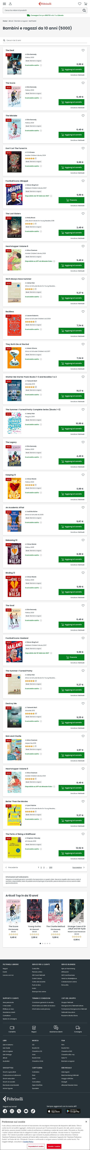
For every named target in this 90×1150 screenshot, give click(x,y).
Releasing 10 (11, 540)
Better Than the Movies (17, 801)
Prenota (73, 200)
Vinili (33, 1055)
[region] (45, 1134)
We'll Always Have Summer (18, 279)
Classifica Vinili (37, 1061)
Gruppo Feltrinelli (67, 1002)
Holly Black (31, 218)
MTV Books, (29, 841)
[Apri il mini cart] (86, 4)
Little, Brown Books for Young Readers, (38, 221)
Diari (33, 1075)
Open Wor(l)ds (37, 1085)
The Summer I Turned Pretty (19, 671)
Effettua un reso (8, 1009)
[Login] (10, 4)
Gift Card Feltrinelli (38, 975)
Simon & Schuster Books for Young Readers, (40, 286)
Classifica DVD (66, 1051)
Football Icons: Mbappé (17, 181)
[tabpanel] (13, 919)
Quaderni (35, 1088)
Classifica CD (37, 1051)
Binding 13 (10, 573)
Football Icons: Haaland (17, 638)
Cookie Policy (28, 1141)
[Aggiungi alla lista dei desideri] (83, 50)
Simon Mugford (32, 185)
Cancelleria (36, 1082)
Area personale (8, 1002)
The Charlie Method (55, 926)
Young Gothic (34, 926)
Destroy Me (11, 703)
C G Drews (31, 152)
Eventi (5, 972)
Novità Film (65, 1048)
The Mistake (11, 115)
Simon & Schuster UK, (32, 515)
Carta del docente (38, 982)
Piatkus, (27, 57)
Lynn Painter (31, 805)
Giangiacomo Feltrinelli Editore (72, 1006)
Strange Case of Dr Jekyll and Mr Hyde (77, 927)
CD (33, 1045)
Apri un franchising (68, 969)
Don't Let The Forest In (16, 148)
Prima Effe (64, 985)
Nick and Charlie (13, 736)
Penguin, (28, 417)
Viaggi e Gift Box (67, 1079)
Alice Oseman (32, 250)
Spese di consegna (10, 1019)
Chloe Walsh (31, 479)
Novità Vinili (36, 1058)
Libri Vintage (7, 1055)
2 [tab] (42, 943)
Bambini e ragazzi (67, 1061)
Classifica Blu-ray (68, 1055)
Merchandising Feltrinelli (70, 1075)
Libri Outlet (6, 1048)
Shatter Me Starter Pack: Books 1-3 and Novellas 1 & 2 (31, 377)
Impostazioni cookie (35, 1146)
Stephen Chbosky (33, 838)
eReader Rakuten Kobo (69, 1085)
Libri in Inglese (8, 1051)
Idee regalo (65, 1072)
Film (62, 1045)
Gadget (64, 1082)
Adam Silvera (32, 348)
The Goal (10, 605)
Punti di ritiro (36, 985)
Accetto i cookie (54, 1146)
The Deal (10, 50)
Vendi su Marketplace (69, 978)
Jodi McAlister (32, 512)
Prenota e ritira (37, 972)
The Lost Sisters (13, 213)
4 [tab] (47, 943)
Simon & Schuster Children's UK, (36, 319)
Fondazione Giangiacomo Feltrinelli (74, 1009)
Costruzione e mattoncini (12, 1075)
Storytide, (28, 384)
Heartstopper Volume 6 (17, 246)
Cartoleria (35, 1072)
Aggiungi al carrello (73, 69)
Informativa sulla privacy (41, 1009)
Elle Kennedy (31, 54)
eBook (5, 1058)
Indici (34, 988)
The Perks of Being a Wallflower (21, 834)
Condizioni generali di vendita (43, 1002)
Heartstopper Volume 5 (17, 769)
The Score (10, 83)
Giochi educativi (9, 1079)
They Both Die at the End (17, 344)
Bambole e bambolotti (11, 1085)
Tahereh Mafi (32, 381)
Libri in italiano (8, 1045)
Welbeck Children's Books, (34, 188)
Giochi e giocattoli (9, 1072)
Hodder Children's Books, (33, 155)
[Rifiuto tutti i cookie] (86, 1121)
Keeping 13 (11, 475)
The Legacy (11, 442)
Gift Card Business (68, 975)
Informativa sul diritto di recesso (43, 1006)
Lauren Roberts (32, 316)
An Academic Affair (15, 507)
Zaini (34, 1079)
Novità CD (35, 1048)
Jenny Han (31, 283)
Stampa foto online (39, 992)
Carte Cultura (37, 978)
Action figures (8, 1088)
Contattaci (7, 1016)
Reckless (10, 311)
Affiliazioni (65, 972)
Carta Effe (35, 969)
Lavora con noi (8, 975)
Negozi (5, 969)
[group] (45, 15)
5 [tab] (49, 943)
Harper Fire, (29, 743)
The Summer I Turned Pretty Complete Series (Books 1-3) (33, 409)
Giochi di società (9, 1082)
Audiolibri (6, 1061)
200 (50, 867)
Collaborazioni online (69, 982)
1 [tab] (40, 943)
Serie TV (64, 1058)
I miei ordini (7, 1006)
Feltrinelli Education (68, 1012)
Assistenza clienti (9, 1012)
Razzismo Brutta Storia (69, 1016)
